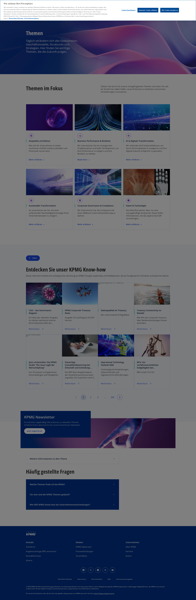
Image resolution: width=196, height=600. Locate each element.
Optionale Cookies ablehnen (148, 10)
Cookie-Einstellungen (128, 10)
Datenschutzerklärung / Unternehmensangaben (24, 18)
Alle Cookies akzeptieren (170, 10)
